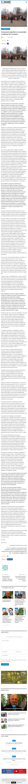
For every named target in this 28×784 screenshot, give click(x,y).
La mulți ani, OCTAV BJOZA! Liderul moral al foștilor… (14, 751)
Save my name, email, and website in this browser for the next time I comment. (13, 660)
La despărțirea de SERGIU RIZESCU (14, 708)
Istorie (4, 591)
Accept (13, 782)
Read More (19, 782)
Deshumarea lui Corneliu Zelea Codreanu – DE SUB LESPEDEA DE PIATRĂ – (7, 579)
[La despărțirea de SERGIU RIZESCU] (7, 595)
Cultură (4, 608)
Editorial (16, 591)
